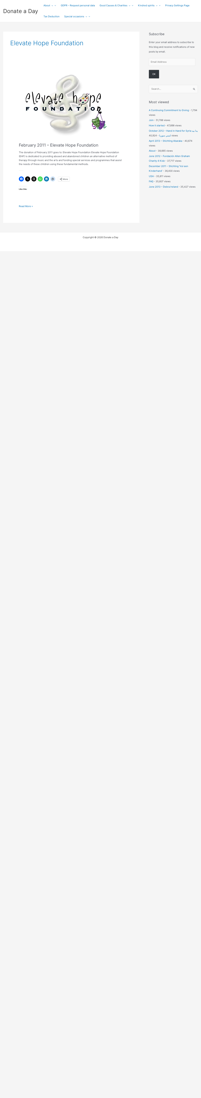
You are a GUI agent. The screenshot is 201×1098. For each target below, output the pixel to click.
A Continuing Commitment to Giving (169, 110)
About (46, 5)
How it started (157, 125)
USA (151, 176)
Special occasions (74, 16)
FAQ (151, 181)
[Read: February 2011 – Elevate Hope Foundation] (65, 103)
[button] (51, 5)
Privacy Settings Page (177, 5)
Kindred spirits (146, 5)
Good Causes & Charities (113, 5)
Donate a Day (20, 11)
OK (154, 74)
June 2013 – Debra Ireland (163, 186)
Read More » (26, 206)
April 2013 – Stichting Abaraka (165, 140)
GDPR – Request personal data (78, 5)
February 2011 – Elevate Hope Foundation (58, 145)
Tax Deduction (51, 16)
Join (151, 120)
